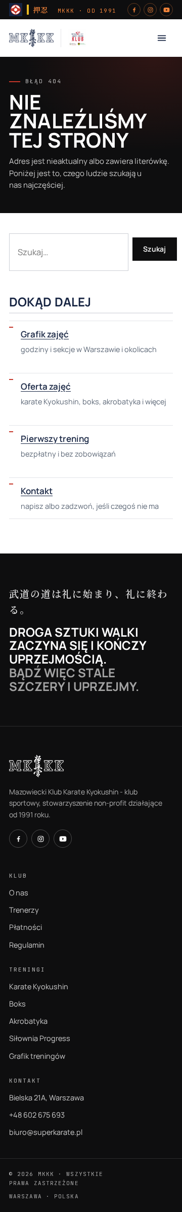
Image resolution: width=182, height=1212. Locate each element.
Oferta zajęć (46, 386)
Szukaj (154, 249)
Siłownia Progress (39, 1038)
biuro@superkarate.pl (45, 1132)
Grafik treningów (37, 1056)
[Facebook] (134, 9)
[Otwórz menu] (162, 38)
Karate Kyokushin (38, 986)
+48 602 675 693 (37, 1115)
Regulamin (26, 945)
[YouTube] (166, 9)
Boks (17, 1004)
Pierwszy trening (55, 438)
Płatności (25, 927)
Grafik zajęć (45, 334)
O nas (18, 892)
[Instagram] (150, 9)
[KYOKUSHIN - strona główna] (31, 38)
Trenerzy (24, 910)
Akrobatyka (28, 1021)
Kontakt (37, 491)
